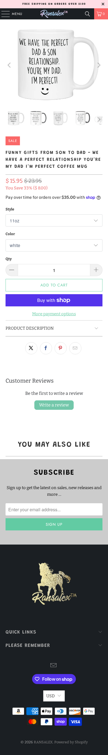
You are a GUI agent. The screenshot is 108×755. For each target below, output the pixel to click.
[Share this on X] (31, 348)
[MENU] (3, 13)
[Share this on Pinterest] (61, 348)
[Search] (87, 13)
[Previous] (9, 65)
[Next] (98, 65)
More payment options (54, 313)
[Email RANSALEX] (54, 666)
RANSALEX (43, 742)
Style (10, 209)
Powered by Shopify (71, 742)
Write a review (54, 405)
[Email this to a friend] (75, 348)
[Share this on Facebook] (46, 348)
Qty (9, 259)
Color (10, 234)
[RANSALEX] (54, 13)
